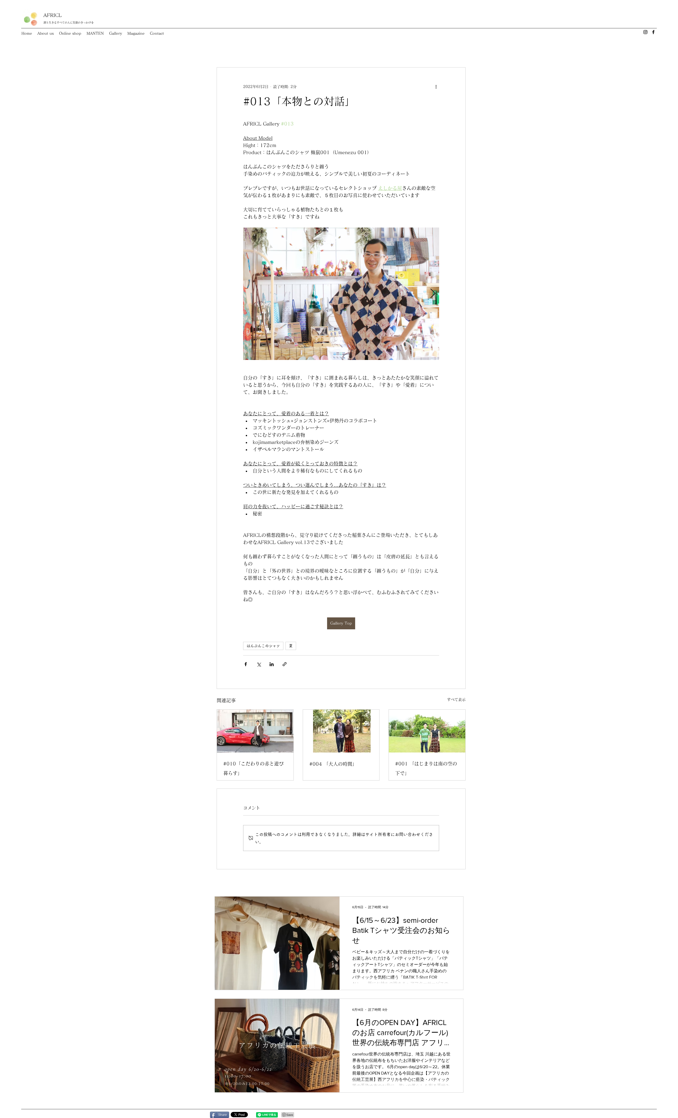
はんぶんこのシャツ (263, 646)
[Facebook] (653, 32)
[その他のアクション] (436, 86)
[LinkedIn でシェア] (271, 664)
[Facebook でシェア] (245, 664)
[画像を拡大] (341, 294)
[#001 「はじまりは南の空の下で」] (427, 731)
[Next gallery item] (433, 294)
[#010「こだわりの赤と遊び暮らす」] (255, 731)
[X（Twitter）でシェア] (258, 664)
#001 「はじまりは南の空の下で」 (426, 768)
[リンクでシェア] (284, 664)
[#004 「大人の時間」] (341, 731)
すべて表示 (456, 699)
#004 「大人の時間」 (333, 763)
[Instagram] (645, 32)
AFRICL (52, 15)
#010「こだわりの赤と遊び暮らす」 (253, 768)
